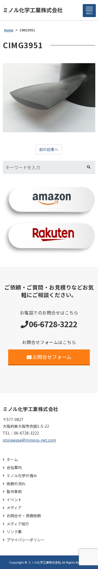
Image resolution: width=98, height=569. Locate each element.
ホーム (12, 459)
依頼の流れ (16, 483)
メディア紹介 (18, 523)
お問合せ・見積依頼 (24, 515)
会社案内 (14, 467)
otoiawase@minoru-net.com (29, 440)
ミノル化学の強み (22, 475)
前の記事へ (48, 149)
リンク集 (14, 531)
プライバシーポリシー (26, 539)
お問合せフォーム (51, 356)
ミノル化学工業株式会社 (33, 10)
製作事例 (14, 491)
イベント (14, 499)
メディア (14, 507)
